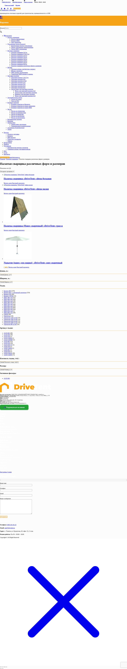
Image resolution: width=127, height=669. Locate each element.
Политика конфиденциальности (11, 457)
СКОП (6, 314)
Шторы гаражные (16, 71)
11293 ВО (7, 350)
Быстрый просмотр (18, 183)
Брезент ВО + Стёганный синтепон (15, 292)
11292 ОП (7, 346)
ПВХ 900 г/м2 (8, 312)
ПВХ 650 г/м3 (8, 311)
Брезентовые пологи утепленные (21, 46)
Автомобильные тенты (14, 97)
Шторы (9, 67)
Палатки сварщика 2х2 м (19, 52)
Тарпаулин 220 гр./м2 (10, 321)
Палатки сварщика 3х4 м (19, 57)
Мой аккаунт (16, 8)
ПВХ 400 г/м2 (8, 299)
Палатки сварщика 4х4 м (19, 62)
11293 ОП (7, 351)
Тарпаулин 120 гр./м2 (10, 317)
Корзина (18, 5)
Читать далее (8, 183)
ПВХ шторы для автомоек (19, 72)
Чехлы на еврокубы (17, 114)
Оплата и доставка (13, 134)
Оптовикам (7, 146)
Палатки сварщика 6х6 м (19, 64)
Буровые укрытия (13, 102)
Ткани (9, 129)
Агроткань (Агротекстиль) (15, 128)
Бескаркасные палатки (14, 119)
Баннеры (10, 121)
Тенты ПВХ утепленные (19, 49)
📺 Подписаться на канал (14, 407)
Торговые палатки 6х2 (18, 87)
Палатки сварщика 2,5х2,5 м (20, 54)
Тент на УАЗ (15, 101)
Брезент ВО (7, 291)
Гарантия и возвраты (14, 139)
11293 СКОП (8, 353)
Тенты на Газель (16, 99)
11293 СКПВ (8, 355)
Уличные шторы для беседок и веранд (23, 69)
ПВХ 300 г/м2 (8, 297)
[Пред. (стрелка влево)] (0, 668)
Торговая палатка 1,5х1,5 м (19, 77)
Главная (2, 159)
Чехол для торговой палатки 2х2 (25, 91)
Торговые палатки (13, 76)
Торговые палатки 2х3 (18, 82)
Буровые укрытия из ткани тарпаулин (23, 106)
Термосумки (11, 123)
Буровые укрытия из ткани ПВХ (21, 107)
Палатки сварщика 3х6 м (19, 59)
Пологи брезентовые (17, 39)
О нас (5, 152)
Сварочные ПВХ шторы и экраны (22, 74)
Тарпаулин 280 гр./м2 (10, 322)
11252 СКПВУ (8, 340)
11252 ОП (7, 336)
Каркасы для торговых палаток (25, 94)
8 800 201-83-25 (11, 525)
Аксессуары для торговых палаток (22, 89)
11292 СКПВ (8, 348)
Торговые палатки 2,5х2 (18, 81)
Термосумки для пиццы (18, 124)
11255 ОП (7, 343)
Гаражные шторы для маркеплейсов (18, 149)
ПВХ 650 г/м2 (8, 309)
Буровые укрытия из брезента (20, 104)
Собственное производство (9, 433)
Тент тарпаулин (16, 42)
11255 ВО (7, 341)
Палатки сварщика (13, 51)
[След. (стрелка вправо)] (2, 668)
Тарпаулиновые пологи (8, 429)
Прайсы (6, 144)
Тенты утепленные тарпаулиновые (22, 47)
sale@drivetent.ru (10, 528)
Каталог (6, 132)
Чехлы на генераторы (18, 111)
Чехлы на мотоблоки (17, 116)
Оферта (9, 141)
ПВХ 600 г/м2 (8, 306)
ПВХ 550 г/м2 (8, 304)
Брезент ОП (7, 294)
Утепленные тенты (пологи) (16, 44)
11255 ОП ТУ (8, 345)
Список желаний (9, 5)
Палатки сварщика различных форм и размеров (26, 66)
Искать (2, 28)
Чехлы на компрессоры (18, 112)
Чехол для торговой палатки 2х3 (25, 96)
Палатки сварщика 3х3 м (19, 56)
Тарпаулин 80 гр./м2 (10, 324)
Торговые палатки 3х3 (18, 84)
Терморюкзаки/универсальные (21, 126)
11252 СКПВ (8, 338)
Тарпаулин (7, 316)
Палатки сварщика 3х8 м (19, 61)
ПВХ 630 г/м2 (8, 307)
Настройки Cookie (6, 472)
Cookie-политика (6, 459)
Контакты (7, 154)
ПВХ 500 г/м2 (8, 302)
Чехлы (9, 109)
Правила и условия (6, 455)
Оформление (4, 447)
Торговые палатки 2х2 (18, 79)
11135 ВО (7, 333)
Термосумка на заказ (7, 426)
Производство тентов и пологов (17, 147)
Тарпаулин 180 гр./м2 (10, 319)
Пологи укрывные (13, 37)
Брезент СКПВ (8, 296)
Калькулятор (8, 142)
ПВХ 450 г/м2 (8, 301)
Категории (8, 36)
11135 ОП (7, 335)
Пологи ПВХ (15, 41)
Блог (5, 151)
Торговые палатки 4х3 (18, 86)
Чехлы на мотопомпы (18, 117)
